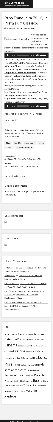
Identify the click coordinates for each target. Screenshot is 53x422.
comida (31, 345)
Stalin (13, 386)
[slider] (43, 55)
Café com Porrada (16, 339)
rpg (31, 381)
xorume (31, 390)
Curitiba (19, 351)
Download (37, 113)
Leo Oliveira (22, 358)
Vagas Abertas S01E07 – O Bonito (22, 287)
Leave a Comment (29, 28)
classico (9, 147)
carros (41, 143)
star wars (19, 385)
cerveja (37, 339)
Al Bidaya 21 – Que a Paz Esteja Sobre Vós (22, 159)
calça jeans (29, 143)
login (26, 191)
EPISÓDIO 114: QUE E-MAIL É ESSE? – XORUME (25, 283)
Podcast (40, 133)
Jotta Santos (9, 268)
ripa (15, 381)
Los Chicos (33, 358)
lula (16, 364)
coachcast (22, 346)
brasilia (17, 143)
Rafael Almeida (12, 136)
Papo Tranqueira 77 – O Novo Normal (21, 166)
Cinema (10, 345)
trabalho (42, 385)
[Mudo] (37, 55)
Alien (8, 143)
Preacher (40, 375)
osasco (22, 370)
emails (28, 352)
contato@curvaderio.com (34, 69)
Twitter (8, 69)
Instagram (16, 69)
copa (11, 352)
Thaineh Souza (31, 385)
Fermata (8, 358)
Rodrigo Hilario (23, 381)
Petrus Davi (30, 376)
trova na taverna (11, 391)
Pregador (8, 381)
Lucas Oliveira (36, 130)
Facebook (39, 66)
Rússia (37, 380)
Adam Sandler (10, 334)
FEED (40, 62)
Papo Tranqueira (28, 133)
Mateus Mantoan (12, 133)
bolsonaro (40, 334)
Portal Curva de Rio (14, 2)
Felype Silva (24, 130)
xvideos (10, 396)
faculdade (37, 351)
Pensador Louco (14, 375)
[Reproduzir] (8, 55)
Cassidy (30, 339)
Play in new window (22, 113)
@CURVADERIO (17, 62)
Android (31, 334)
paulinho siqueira (33, 370)
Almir (21, 334)
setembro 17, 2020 (13, 28)
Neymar (31, 365)
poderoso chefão (24, 147)
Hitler (15, 358)
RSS (16, 120)
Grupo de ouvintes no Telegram (20, 72)
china (43, 339)
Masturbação (22, 365)
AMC (26, 334)
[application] (26, 55)
